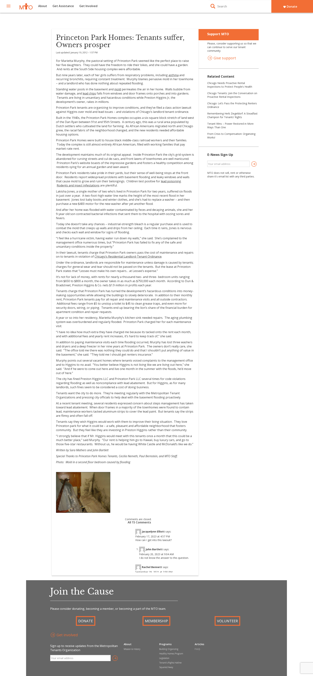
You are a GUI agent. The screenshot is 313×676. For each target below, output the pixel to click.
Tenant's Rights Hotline (170, 662)
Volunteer (227, 620)
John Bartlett (154, 549)
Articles (199, 644)
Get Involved (88, 6)
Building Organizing (168, 649)
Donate (290, 7)
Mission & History (132, 649)
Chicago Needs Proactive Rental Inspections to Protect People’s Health (229, 84)
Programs (165, 644)
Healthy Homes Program (171, 653)
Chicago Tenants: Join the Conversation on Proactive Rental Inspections (232, 95)
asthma (173, 75)
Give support (224, 58)
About (42, 6)
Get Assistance (63, 6)
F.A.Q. (198, 649)
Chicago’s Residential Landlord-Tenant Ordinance (128, 257)
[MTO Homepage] (26, 6)
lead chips (89, 93)
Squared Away (166, 667)
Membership (156, 620)
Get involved (67, 634)
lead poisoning (171, 181)
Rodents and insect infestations (78, 185)
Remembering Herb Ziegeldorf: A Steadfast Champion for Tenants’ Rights (232, 115)
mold (117, 89)
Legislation (164, 658)
